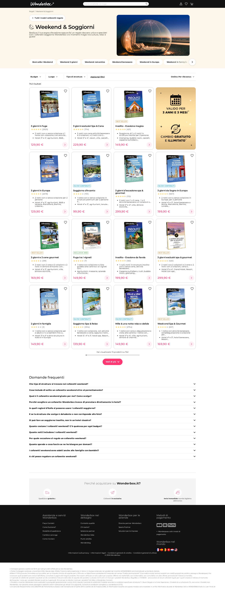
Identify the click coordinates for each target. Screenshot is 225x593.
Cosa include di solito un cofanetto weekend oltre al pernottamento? (66, 390)
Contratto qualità (88, 523)
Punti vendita (86, 539)
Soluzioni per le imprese (128, 531)
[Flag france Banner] (158, 550)
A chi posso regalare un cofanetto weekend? (53, 456)
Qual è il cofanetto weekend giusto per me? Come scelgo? (60, 396)
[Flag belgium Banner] (165, 550)
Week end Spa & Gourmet (172, 324)
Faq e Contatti (48, 523)
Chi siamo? (85, 527)
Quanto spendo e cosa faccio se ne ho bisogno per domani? (60, 444)
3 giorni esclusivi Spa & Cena (88, 126)
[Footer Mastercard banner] (165, 526)
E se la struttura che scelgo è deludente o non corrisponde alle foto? (65, 414)
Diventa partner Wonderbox (130, 523)
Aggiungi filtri (97, 77)
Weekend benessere (122, 62)
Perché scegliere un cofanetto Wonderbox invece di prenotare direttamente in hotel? (75, 402)
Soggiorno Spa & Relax (85, 324)
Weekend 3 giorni (68, 62)
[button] (192, 62)
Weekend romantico (95, 62)
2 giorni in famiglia (41, 324)
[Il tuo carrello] (191, 4)
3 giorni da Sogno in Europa (173, 190)
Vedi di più (111, 362)
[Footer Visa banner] (159, 526)
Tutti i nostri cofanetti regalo (49, 18)
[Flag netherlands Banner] (172, 550)
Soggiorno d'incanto (84, 190)
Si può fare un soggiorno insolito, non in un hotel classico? (60, 420)
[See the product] (64, 144)
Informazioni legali (98, 553)
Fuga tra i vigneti (82, 257)
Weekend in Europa (149, 62)
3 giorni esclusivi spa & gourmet (175, 257)
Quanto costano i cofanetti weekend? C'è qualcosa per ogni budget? (65, 426)
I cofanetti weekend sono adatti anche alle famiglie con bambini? (64, 450)
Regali (31, 11)
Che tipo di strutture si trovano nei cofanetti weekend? (58, 384)
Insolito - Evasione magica (129, 126)
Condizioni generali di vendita (120, 553)
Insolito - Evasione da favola (130, 257)
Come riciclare (48, 539)
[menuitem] (37, 76)
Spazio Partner (125, 527)
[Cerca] (147, 4)
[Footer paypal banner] (172, 526)
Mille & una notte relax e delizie (132, 324)
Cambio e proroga (50, 535)
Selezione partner (88, 531)
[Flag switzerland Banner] (168, 550)
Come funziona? (49, 527)
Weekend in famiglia (177, 62)
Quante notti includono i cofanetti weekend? (53, 432)
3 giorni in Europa (40, 190)
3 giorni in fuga (39, 126)
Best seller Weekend (42, 62)
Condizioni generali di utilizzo (145, 553)
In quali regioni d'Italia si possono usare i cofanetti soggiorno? (62, 408)
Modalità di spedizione (52, 531)
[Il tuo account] (181, 4)
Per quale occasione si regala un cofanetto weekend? (57, 438)
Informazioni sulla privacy (78, 553)
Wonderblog (86, 543)
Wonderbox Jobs (87, 535)
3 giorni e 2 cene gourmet (45, 257)
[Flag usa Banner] (175, 550)
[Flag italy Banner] (161, 550)
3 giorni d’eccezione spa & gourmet (129, 191)
